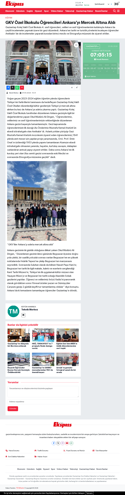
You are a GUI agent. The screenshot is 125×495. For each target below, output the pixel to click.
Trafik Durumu (42, 451)
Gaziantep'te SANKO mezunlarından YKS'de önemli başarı (42, 370)
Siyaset (38, 11)
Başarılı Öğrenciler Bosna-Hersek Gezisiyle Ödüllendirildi (19, 370)
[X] (58, 443)
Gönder (12, 409)
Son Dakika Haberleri (16, 457)
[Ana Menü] (118, 11)
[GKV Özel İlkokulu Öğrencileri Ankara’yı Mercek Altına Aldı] (43, 63)
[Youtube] (67, 443)
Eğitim (8, 18)
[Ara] (114, 11)
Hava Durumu (14, 451)
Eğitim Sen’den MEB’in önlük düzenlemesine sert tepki (66, 346)
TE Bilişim (20, 488)
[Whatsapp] (71, 443)
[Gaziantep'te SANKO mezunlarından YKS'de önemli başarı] (43, 359)
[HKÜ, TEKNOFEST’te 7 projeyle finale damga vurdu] (43, 335)
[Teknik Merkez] (13, 311)
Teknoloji (69, 11)
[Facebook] (54, 443)
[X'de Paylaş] (12, 88)
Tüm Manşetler (101, 451)
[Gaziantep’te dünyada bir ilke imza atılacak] (19, 335)
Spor (46, 11)
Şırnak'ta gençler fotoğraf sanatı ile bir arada (66, 370)
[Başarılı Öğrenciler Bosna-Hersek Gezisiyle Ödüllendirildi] (19, 359)
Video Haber (57, 11)
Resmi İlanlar (101, 11)
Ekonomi (9, 11)
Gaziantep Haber (84, 11)
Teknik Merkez (14, 93)
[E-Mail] (23, 315)
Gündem (20, 11)
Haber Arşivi (42, 457)
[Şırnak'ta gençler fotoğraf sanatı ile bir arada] (67, 359)
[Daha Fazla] (22, 88)
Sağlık (30, 11)
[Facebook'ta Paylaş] (8, 88)
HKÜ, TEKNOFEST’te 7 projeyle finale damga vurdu (42, 346)
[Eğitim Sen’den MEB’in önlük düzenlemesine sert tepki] (67, 335)
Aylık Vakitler (91, 76)
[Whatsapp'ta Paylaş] (17, 88)
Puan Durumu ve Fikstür (75, 451)
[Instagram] (63, 443)
